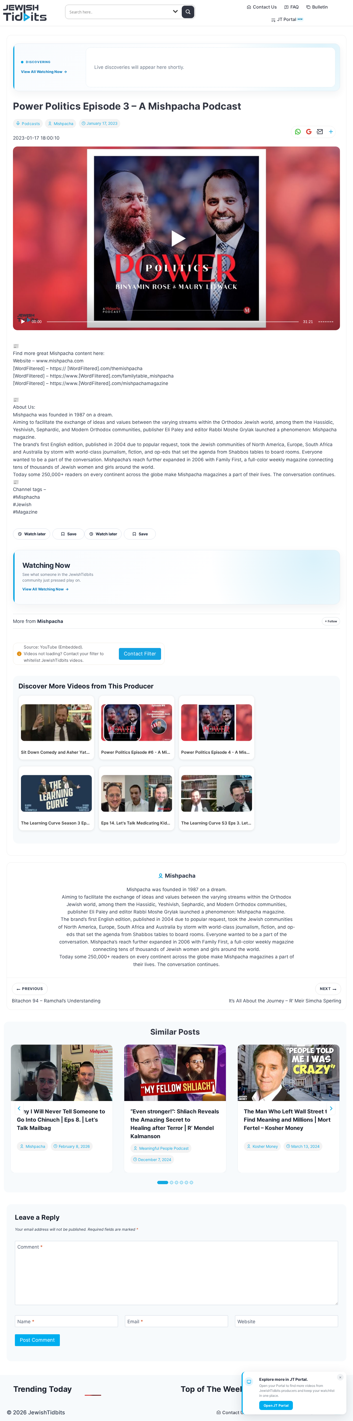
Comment (30, 1247)
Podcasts (31, 123)
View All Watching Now (44, 71)
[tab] (162, 1182)
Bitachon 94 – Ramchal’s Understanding (56, 995)
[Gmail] (307, 131)
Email (135, 1321)
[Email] (318, 131)
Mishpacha (63, 123)
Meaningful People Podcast (164, 1148)
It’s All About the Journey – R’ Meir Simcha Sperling (285, 995)
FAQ (294, 7)
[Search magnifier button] (188, 12)
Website (246, 1321)
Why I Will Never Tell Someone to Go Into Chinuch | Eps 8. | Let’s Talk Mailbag (61, 1119)
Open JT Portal (276, 1405)
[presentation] (62, 1073)
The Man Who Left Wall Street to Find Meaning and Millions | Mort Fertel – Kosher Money (287, 1119)
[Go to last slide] (19, 1108)
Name (25, 1321)
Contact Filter (140, 654)
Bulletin (320, 7)
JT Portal (290, 19)
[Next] (331, 1108)
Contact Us (265, 7)
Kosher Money (265, 1146)
